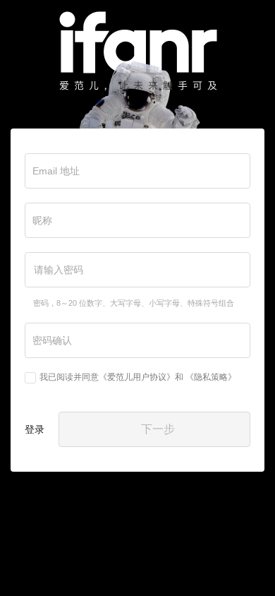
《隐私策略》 (210, 377)
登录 (34, 429)
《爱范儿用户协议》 (137, 377)
